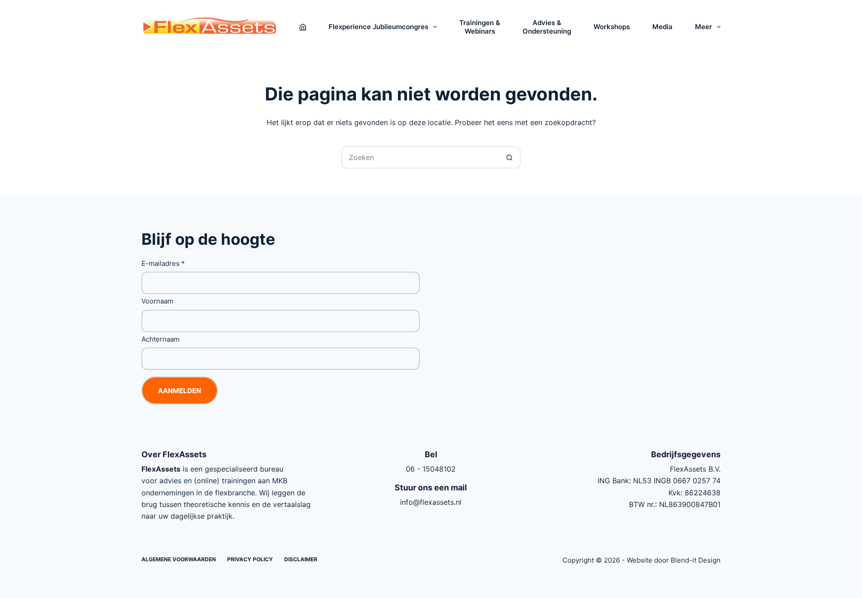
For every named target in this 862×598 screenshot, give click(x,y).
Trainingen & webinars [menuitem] (479, 27)
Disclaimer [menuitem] (300, 559)
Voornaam (157, 301)
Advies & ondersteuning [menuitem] (547, 27)
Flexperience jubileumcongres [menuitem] (378, 26)
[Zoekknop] (509, 157)
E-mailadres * (163, 263)
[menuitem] (302, 27)
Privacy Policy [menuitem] (250, 559)
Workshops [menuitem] (612, 26)
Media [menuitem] (662, 26)
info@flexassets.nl (431, 502)
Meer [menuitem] (703, 26)
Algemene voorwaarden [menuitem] (178, 559)
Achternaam (160, 339)
